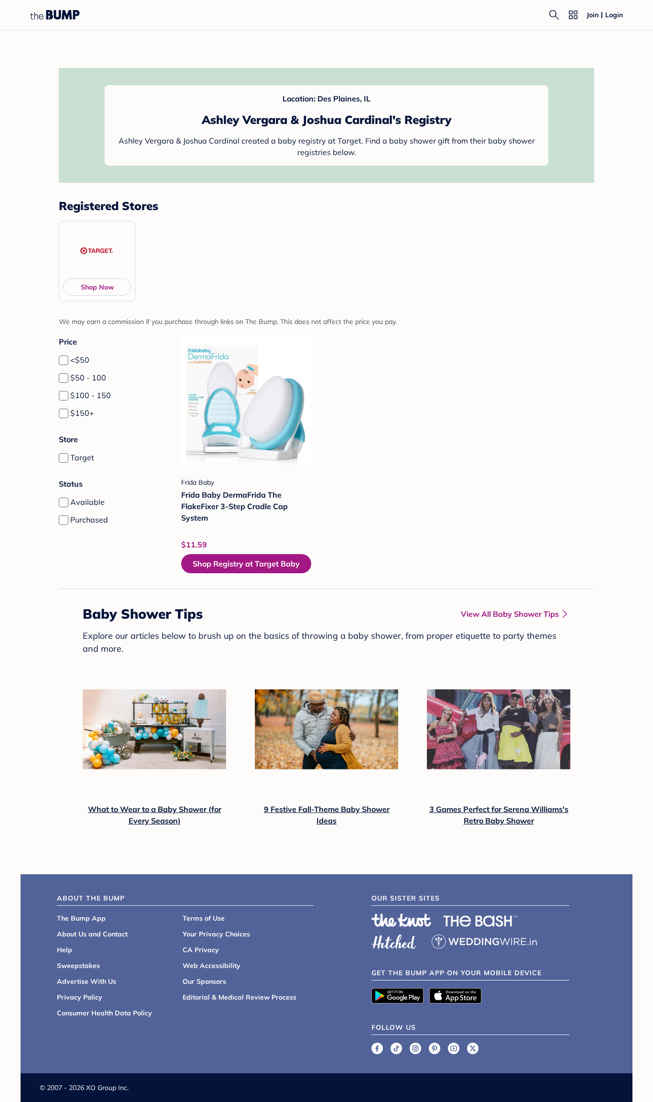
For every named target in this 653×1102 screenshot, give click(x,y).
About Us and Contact (92, 934)
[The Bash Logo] (480, 921)
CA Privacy (201, 950)
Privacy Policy (79, 997)
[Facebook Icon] (377, 1048)
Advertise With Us (86, 981)
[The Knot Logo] (401, 920)
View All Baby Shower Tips (510, 614)
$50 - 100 (88, 377)
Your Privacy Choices (216, 934)
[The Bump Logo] (55, 15)
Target (82, 457)
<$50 (79, 360)
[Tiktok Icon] (396, 1048)
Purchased (89, 519)
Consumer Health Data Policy (104, 1013)
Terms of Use (204, 918)
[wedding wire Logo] (484, 940)
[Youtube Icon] (453, 1048)
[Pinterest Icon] (434, 1048)
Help (64, 950)
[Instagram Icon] (415, 1048)
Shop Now (97, 287)
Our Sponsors (204, 981)
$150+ (82, 413)
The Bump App (81, 918)
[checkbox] (63, 360)
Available (87, 502)
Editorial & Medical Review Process (239, 997)
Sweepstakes (78, 965)
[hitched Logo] (393, 940)
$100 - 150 (90, 395)
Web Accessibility (211, 965)
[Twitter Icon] (473, 1048)
